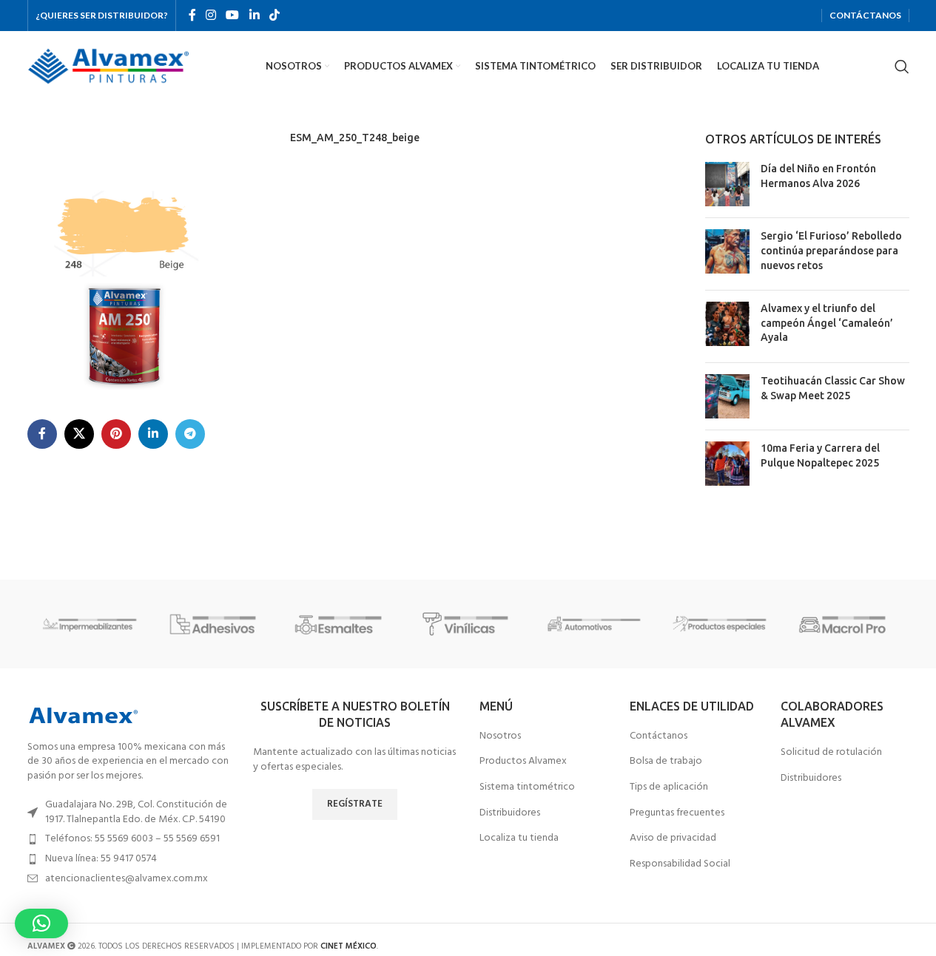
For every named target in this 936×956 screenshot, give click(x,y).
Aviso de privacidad (673, 838)
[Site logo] (108, 66)
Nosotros (500, 736)
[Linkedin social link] (254, 15)
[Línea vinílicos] (468, 624)
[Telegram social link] (190, 434)
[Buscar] (902, 66)
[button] (41, 923)
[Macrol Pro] (846, 624)
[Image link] (82, 715)
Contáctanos (658, 736)
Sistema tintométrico (527, 787)
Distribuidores (509, 813)
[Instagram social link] (211, 15)
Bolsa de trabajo (666, 761)
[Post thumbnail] (727, 184)
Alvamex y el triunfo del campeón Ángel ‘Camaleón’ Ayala (827, 322)
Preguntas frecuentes (677, 813)
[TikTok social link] (274, 15)
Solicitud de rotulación (831, 752)
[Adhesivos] (216, 624)
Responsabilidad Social (680, 864)
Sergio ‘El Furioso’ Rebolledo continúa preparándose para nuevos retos (831, 250)
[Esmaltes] (342, 624)
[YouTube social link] (232, 15)
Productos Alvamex (523, 761)
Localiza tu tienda (519, 838)
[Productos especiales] (720, 624)
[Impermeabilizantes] (90, 624)
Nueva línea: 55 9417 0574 (101, 858)
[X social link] (79, 434)
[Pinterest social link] (116, 434)
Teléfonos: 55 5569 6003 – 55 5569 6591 (132, 838)
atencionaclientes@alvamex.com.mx (126, 878)
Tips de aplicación (669, 787)
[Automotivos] (594, 624)
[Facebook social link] (192, 15)
